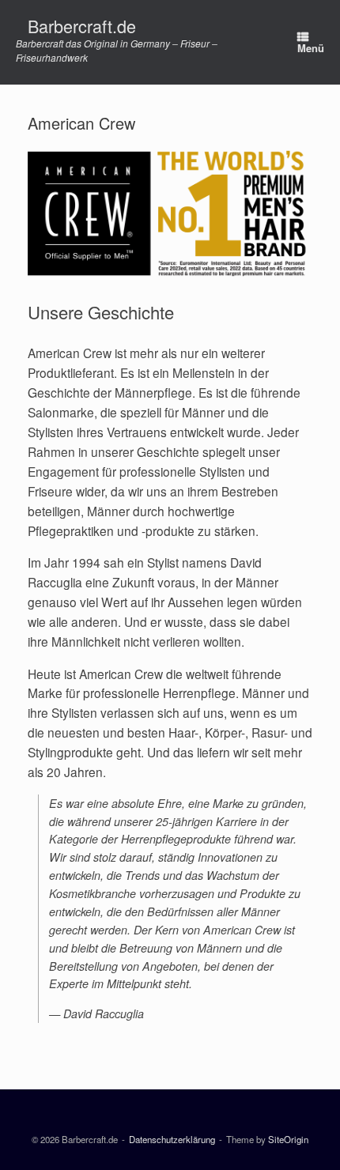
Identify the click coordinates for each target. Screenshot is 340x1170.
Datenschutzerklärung (172, 1139)
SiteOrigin (288, 1139)
